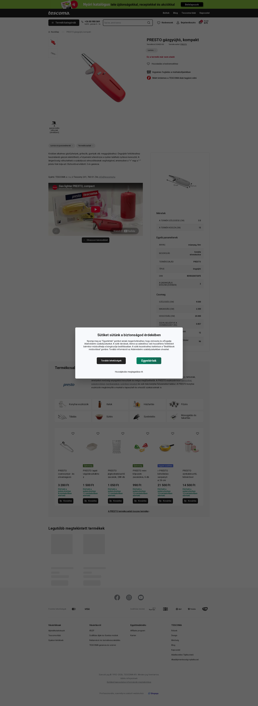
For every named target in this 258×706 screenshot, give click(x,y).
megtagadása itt (135, 372)
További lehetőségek (111, 360)
